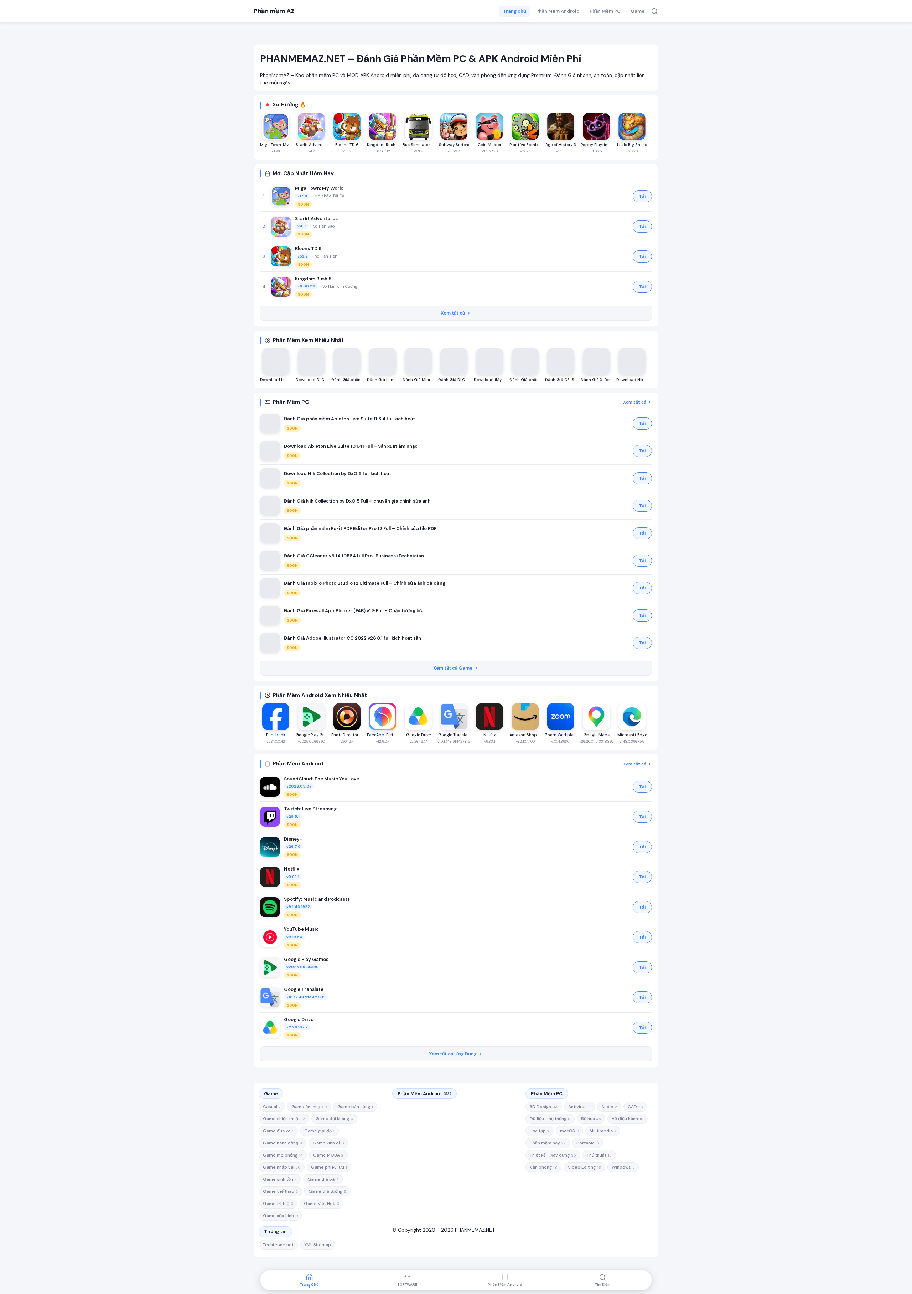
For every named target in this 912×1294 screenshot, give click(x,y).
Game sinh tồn (280, 1179)
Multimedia (603, 1131)
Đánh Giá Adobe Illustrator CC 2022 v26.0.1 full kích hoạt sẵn (352, 638)
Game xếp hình (280, 1215)
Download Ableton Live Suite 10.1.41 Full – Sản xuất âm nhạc (351, 446)
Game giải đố (319, 1131)
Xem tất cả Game (452, 668)
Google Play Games (306, 959)
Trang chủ (514, 11)
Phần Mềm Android (558, 11)
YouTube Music (301, 929)
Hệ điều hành (627, 1119)
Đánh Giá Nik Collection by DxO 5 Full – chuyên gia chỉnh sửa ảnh (357, 501)
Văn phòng (543, 1167)
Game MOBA (328, 1155)
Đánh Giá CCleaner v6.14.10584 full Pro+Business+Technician (354, 556)
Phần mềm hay (548, 1143)
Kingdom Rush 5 (313, 279)
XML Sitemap (317, 1245)
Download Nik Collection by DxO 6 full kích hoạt (337, 474)
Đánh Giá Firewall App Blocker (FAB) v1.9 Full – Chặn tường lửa (354, 611)
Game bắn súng (355, 1106)
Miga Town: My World (319, 188)
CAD (635, 1106)
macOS (569, 1131)
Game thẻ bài (322, 1179)
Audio (609, 1106)
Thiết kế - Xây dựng (553, 1155)
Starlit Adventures (316, 218)
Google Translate (303, 989)
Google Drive (299, 1020)
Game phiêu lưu (329, 1167)
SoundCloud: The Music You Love (321, 779)
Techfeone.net (278, 1245)
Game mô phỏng (282, 1155)
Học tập (539, 1131)
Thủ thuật (599, 1155)
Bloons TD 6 (308, 248)
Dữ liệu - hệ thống (550, 1119)
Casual (272, 1106)
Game (637, 11)
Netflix (291, 869)
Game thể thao (280, 1191)
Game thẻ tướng (327, 1191)
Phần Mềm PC (605, 11)
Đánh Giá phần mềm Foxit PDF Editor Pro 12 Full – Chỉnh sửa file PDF (360, 528)
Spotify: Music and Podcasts (317, 899)
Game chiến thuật (284, 1119)
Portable (587, 1143)
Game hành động (282, 1143)
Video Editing (584, 1167)
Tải (642, 196)
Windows (623, 1167)
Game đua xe (278, 1131)
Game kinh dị (328, 1143)
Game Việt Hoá (321, 1203)
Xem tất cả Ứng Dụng (453, 1054)
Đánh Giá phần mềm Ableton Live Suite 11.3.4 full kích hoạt (349, 419)
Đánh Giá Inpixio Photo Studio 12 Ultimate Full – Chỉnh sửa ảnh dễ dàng (364, 583)
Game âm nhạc (309, 1106)
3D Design (544, 1106)
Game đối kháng (334, 1119)
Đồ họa (591, 1119)
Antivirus (579, 1106)
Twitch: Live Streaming (310, 809)
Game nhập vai (281, 1167)
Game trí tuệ (278, 1203)
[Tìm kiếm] (654, 11)
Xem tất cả (453, 313)
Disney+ (293, 839)
